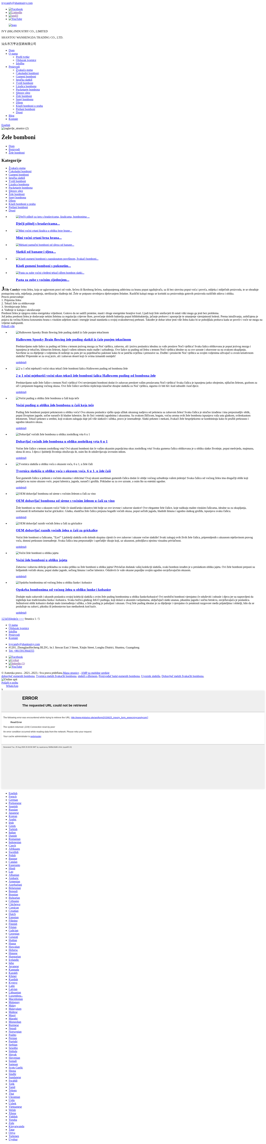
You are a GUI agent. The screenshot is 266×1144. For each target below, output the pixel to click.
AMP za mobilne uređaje (95, 672)
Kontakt (13, 118)
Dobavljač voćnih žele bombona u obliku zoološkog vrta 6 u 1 (62, 441)
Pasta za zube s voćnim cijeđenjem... (42, 280)
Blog (11, 115)
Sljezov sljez (23, 92)
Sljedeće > (15, 618)
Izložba (20, 63)
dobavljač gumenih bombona (18, 676)
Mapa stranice (71, 672)
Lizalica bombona (26, 86)
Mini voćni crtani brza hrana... (39, 238)
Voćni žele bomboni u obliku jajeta (41, 560)
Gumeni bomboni (26, 76)
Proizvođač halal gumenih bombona (119, 676)
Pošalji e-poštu (9, 682)
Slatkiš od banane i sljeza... (36, 252)
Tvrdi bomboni (24, 83)
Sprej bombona (24, 99)
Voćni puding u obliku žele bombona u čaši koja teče (55, 405)
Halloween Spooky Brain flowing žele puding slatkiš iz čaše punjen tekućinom (73, 339)
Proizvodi (14, 66)
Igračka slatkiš (24, 79)
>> (22, 618)
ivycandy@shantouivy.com (17, 3)
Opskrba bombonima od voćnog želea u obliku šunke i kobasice (63, 589)
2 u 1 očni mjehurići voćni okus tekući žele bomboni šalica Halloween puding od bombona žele (86, 375)
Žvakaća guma (24, 69)
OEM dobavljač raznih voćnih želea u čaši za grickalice (57, 530)
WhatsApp (12, 685)
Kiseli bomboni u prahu (29, 105)
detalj (23, 362)
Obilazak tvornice (26, 60)
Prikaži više (8, 326)
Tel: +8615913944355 (21, 650)
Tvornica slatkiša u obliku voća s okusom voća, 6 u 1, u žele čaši (63, 471)
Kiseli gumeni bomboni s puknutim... (43, 266)
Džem (19, 102)
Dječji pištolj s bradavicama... (38, 223)
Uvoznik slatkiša (150, 676)
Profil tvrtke (22, 56)
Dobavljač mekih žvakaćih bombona (182, 676)
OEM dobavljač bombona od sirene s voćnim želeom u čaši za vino (65, 501)
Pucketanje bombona (28, 89)
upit (18, 362)
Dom (11, 50)
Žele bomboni (24, 96)
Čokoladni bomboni (27, 73)
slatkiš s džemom (87, 676)
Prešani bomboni (25, 109)
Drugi (19, 112)
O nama (13, 53)
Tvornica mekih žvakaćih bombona (56, 676)
